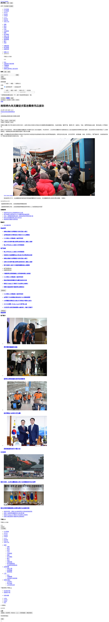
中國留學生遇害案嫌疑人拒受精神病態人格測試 (17, 273)
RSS (5, 62)
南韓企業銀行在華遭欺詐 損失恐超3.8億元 (15, 231)
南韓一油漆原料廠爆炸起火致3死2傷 (14, 513)
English (6, 534)
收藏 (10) (6, 52)
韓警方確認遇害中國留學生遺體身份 (14, 287)
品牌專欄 (6, 566)
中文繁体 (6, 531)
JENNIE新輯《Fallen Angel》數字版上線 (15, 304)
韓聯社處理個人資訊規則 (11, 68)
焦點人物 (6, 36)
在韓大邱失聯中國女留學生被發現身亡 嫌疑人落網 (18, 241)
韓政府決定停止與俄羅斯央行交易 (13, 212)
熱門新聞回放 (11, 563)
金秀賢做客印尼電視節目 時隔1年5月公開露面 (17, 235)
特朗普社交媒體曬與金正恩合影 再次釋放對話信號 (18, 255)
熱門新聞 (6, 47)
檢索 (2, 76)
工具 (5, 573)
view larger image (8, 195)
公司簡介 (6, 67)
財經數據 (6, 37)
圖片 (5, 41)
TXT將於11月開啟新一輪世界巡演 (13, 238)
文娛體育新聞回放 (12, 565)
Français (6, 541)
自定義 (29, 90)
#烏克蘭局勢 (7, 225)
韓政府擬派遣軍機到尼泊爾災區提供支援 (15, 280)
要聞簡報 (6, 39)
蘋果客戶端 (7, 592)
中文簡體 (3, 528)
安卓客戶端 (7, 590)
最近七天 (21, 90)
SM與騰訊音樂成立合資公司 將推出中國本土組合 (18, 300)
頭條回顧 (6, 45)
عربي (5, 538)
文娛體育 (6, 31)
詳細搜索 (3, 78)
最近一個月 (14, 90)
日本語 (6, 536)
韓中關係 (6, 34)
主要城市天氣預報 (9, 63)
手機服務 (6, 65)
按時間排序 (9, 87)
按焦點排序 (18, 87)
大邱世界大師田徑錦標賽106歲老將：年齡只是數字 (18, 307)
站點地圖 (6, 595)
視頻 (5, 42)
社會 (5, 29)
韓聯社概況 (7, 580)
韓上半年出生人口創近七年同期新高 (14, 245)
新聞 (5, 545)
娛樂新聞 (6, 49)
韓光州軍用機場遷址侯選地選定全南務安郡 (15, 508)
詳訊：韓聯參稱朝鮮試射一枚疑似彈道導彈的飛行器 (18, 216)
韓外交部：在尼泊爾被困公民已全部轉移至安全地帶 (18, 482)
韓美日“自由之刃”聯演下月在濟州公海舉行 (16, 283)
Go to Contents (4, 1)
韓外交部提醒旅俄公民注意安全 (13, 217)
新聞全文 (18, 83)
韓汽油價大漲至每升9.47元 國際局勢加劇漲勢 (16, 214)
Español (6, 539)
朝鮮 (5, 32)
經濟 (5, 27)
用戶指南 (9, 583)
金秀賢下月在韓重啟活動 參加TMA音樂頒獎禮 (17, 297)
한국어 (6, 533)
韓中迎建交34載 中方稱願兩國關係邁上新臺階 (17, 265)
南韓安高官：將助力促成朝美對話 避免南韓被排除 (18, 511)
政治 (5, 26)
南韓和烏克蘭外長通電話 (11, 219)
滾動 (5, 24)
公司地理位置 (11, 585)
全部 (7, 83)
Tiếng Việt (6, 542)
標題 (12, 83)
